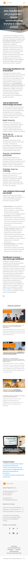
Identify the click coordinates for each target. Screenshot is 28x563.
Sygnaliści (10, 549)
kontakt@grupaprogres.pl (10, 500)
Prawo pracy (7, 313)
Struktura (14, 546)
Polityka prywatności (14, 548)
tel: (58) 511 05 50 (7, 498)
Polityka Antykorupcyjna (14, 553)
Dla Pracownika (7, 312)
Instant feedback (7, 290)
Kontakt (18, 549)
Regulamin (16, 519)
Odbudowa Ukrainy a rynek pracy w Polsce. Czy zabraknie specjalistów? (14, 396)
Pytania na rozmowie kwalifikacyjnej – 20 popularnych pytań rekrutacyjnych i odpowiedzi (13, 326)
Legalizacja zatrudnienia (9, 346)
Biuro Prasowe (14, 551)
